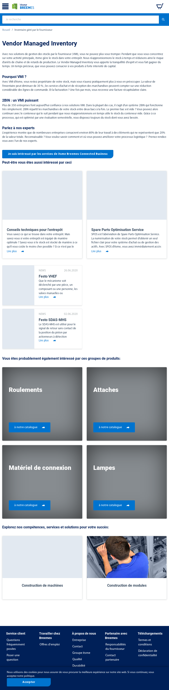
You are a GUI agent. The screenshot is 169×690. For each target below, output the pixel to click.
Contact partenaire (112, 658)
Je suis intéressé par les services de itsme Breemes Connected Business (58, 154)
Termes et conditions (145, 642)
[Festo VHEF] (18, 285)
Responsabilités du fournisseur (115, 647)
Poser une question (13, 658)
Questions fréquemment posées (16, 645)
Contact (77, 646)
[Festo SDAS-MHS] (18, 329)
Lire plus (12, 251)
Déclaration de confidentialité (147, 653)
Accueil (6, 30)
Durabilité (78, 665)
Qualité (77, 659)
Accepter (28, 682)
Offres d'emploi (50, 644)
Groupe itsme (81, 653)
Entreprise (79, 640)
